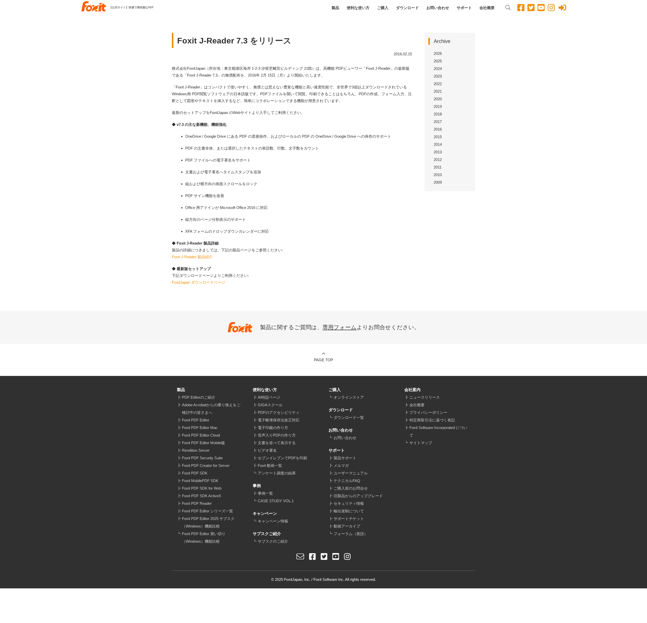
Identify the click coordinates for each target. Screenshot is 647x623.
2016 (438, 129)
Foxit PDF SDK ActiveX (201, 496)
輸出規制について (349, 511)
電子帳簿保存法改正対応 (278, 420)
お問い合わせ (437, 8)
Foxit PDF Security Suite (202, 458)
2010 (438, 175)
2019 (438, 106)
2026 (438, 53)
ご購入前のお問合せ (351, 488)
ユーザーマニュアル (351, 473)
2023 (438, 76)
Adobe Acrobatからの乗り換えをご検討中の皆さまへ (211, 409)
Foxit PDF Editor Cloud (201, 435)
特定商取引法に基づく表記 (432, 420)
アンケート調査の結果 (277, 473)
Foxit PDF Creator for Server (205, 465)
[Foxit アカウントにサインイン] (562, 8)
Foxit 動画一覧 (270, 465)
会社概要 (487, 8)
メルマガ (341, 465)
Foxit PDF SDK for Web (201, 488)
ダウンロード (407, 8)
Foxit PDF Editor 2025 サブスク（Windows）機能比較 (208, 522)
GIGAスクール (270, 405)
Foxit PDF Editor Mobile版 (203, 443)
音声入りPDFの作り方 (277, 435)
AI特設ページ (269, 397)
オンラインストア (349, 397)
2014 (438, 144)
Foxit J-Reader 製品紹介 (192, 257)
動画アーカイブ (347, 526)
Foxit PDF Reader (197, 503)
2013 (438, 152)
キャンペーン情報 (273, 521)
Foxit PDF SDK (194, 473)
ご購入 (382, 8)
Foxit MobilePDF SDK (200, 480)
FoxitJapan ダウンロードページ (198, 282)
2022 (438, 84)
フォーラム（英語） (351, 534)
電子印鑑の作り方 (273, 427)
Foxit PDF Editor (195, 420)
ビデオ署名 (267, 450)
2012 (438, 159)
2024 (438, 68)
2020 (438, 99)
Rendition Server (196, 450)
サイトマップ (420, 443)
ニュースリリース (424, 397)
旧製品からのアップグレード (358, 496)
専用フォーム (339, 327)
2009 (438, 182)
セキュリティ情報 (349, 503)
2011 (438, 167)
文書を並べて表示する (277, 443)
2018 (438, 114)
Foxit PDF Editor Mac (200, 427)
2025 (438, 61)
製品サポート (345, 458)
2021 (438, 91)
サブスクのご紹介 (273, 541)
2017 (438, 121)
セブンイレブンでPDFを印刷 (282, 458)
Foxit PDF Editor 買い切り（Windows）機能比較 (203, 537)
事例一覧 (265, 493)
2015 (438, 137)
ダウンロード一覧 (349, 417)
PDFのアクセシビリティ (278, 412)
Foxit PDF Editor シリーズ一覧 (207, 511)
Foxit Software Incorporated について (438, 431)
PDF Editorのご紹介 (198, 397)
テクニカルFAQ (347, 480)
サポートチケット (349, 518)
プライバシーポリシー (428, 412)
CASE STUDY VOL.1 (276, 501)
